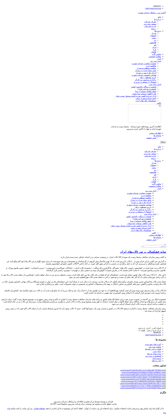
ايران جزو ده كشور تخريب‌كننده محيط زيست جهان (131, 226)
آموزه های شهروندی (153, 344)
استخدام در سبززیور (153, 356)
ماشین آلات (156, 184)
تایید (8, 408)
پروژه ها (158, 161)
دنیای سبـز (157, 351)
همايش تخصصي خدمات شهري (139, 205)
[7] (143, 383)
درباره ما (157, 149)
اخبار (159, 188)
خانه (159, 147)
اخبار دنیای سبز (150, 214)
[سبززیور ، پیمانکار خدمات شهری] (152, 13)
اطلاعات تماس (155, 235)
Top (164, 413)
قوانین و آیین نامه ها (153, 349)
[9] (143, 388)
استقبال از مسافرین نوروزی (140, 212)
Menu (163, 142)
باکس (154, 233)
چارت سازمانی (150, 156)
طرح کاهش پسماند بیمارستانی (139, 223)
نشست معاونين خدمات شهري (139, 193)
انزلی (154, 177)
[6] (143, 381)
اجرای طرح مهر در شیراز (141, 202)
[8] (143, 386)
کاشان (153, 181)
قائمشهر (152, 172)
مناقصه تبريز (146, 195)
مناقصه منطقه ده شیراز (141, 198)
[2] (143, 372)
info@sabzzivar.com (153, 8)
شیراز (153, 163)
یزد (155, 170)
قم (155, 175)
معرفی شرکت (150, 151)
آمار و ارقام (156, 361)
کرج (154, 179)
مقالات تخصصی (154, 186)
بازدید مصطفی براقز (143, 207)
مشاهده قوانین (39, 408)
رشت (154, 168)
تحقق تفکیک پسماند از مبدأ (140, 221)
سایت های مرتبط (154, 354)
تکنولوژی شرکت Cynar (142, 219)
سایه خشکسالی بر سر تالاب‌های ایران (143, 251)
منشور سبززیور (150, 154)
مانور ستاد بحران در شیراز (140, 200)
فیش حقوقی (151, 240)
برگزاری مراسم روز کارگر (140, 209)
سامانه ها (157, 237)
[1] (143, 370)
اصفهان (153, 165)
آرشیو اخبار (156, 358)
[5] (143, 379)
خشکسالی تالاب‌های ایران (141, 230)
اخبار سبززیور (150, 191)
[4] (143, 377)
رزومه (153, 158)
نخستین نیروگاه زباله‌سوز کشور (138, 216)
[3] (143, 375)
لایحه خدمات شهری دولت (141, 228)
